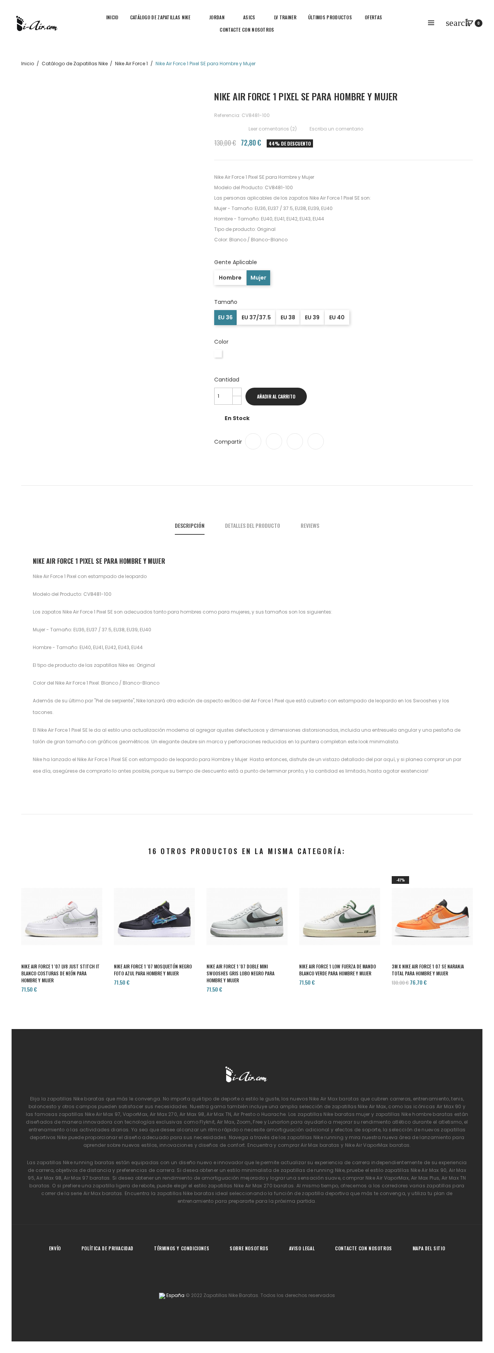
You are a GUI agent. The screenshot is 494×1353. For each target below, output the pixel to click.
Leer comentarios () (272, 128)
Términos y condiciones (181, 1248)
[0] (469, 23)
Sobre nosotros (249, 1248)
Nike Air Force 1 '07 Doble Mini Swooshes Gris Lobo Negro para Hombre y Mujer (240, 973)
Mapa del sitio (429, 1248)
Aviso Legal (302, 1248)
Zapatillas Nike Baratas (230, 1295)
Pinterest (316, 441)
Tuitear (274, 441)
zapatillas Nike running (315, 1137)
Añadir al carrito (276, 396)
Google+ (295, 441)
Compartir (253, 441)
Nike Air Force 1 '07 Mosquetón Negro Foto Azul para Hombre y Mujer (153, 970)
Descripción (190, 525)
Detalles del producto (252, 525)
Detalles (84, 930)
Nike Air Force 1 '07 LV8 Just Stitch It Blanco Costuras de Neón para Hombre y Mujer (60, 973)
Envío (55, 1248)
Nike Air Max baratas (334, 1098)
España (174, 1295)
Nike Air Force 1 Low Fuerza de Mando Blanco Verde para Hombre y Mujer (337, 970)
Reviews (310, 525)
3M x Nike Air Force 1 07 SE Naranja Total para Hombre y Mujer (428, 970)
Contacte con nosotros (363, 1248)
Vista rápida (61, 930)
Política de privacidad (107, 1248)
